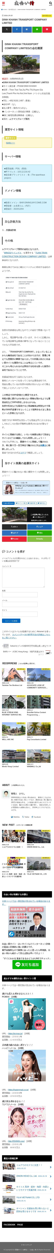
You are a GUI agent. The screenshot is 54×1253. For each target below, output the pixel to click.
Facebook (37, 817)
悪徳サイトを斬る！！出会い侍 (25, 1249)
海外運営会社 (9, 503)
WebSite (16, 817)
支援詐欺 (32, 503)
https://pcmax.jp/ (15, 1033)
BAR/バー (10, 143)
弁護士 (43, 445)
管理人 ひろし (18, 793)
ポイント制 (21, 503)
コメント (6, 566)
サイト (4, 610)
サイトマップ (27, 1245)
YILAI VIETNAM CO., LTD (28, 1199)
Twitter (26, 817)
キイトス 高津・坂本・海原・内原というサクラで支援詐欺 (32, 1188)
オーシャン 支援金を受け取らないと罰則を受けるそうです (32, 1210)
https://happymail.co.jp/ (18, 1090)
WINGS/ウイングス (12, 253)
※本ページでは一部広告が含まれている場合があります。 (26, 902)
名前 (4, 591)
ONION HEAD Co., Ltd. (31, 1176)
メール (4, 600)
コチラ (23, 452)
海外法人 (43, 503)
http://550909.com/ (16, 1141)
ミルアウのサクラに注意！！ (29, 1166)
